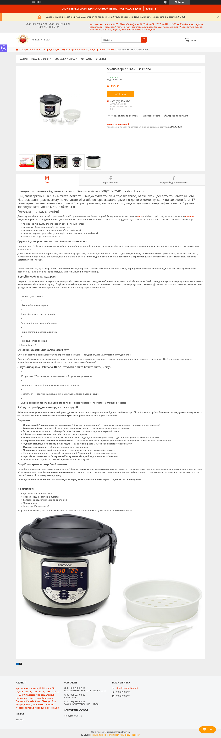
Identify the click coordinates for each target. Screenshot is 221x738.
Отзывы (101, 59)
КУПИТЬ (151, 8)
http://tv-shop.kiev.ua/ (127, 688)
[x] (20, 664)
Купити (122, 94)
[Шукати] (144, 40)
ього (140, 216)
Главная (23, 59)
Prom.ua (126, 732)
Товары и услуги (41, 59)
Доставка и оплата (66, 59)
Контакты (86, 59)
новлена (189, 216)
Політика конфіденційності (127, 735)
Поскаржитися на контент (102, 735)
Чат (210, 729)
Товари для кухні (51, 49)
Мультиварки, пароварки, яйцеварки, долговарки (88, 49)
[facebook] (17, 664)
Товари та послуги (30, 49)
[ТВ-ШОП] (23, 39)
